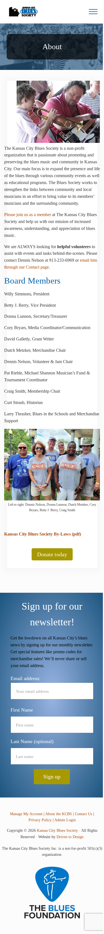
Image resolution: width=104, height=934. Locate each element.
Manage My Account (26, 814)
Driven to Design (70, 837)
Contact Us (83, 814)
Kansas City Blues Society (57, 830)
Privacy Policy (40, 820)
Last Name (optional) (32, 741)
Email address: (25, 678)
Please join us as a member (27, 214)
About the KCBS (58, 814)
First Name (22, 710)
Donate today (52, 554)
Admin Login (65, 820)
